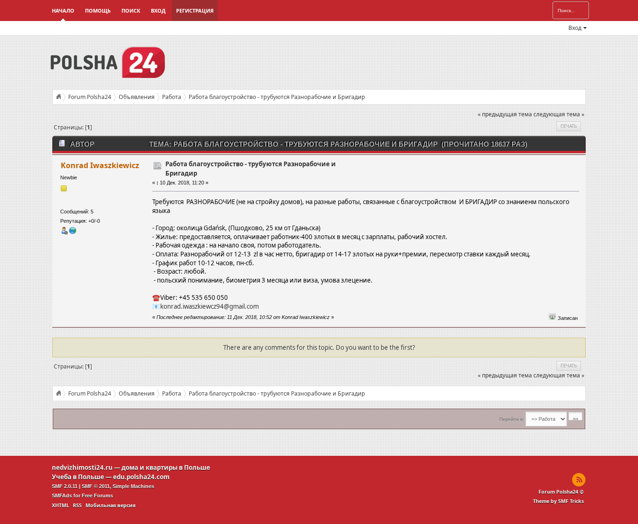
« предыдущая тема (505, 114)
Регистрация (194, 10)
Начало (63, 10)
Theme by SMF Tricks (558, 501)
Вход (158, 10)
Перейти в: (511, 419)
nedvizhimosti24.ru (82, 467)
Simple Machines (133, 486)
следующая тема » (558, 114)
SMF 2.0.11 (65, 486)
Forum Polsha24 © (561, 492)
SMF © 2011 (96, 486)
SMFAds (62, 495)
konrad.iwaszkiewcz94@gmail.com (209, 306)
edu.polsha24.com (141, 477)
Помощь (98, 10)
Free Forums (97, 495)
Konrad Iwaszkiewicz (100, 165)
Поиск (130, 10)
